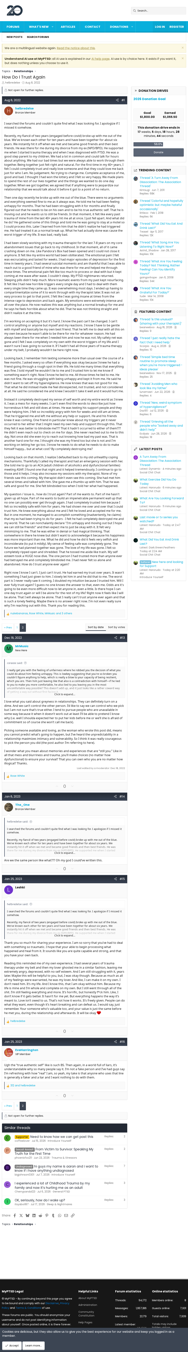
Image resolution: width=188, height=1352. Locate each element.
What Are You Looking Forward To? (162, 500)
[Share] (117, 100)
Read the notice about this (76, 48)
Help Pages (85, 1322)
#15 (122, 879)
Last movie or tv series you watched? (159, 519)
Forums (13, 27)
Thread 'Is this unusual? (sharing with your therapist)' (161, 321)
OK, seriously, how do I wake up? (40, 1200)
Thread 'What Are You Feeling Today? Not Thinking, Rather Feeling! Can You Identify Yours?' (161, 267)
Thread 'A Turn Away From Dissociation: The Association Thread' (160, 182)
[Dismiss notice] (182, 48)
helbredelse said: (17, 821)
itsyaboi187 (22, 1204)
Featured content (155, 311)
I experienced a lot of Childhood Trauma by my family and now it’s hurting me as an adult (52, 1185)
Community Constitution (86, 1313)
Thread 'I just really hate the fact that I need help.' (160, 340)
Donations (119, 27)
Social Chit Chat (150, 472)
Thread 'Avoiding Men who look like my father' (158, 386)
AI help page (100, 59)
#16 (122, 1042)
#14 (122, 796)
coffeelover (22, 1141)
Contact (92, 27)
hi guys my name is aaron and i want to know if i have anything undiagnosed (56, 1168)
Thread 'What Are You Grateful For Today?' (155, 290)
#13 (122, 638)
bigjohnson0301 (24, 1174)
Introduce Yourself (151, 577)
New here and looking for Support (161, 564)
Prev (9, 627)
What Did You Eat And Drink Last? (159, 541)
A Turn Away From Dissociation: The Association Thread (160, 461)
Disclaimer (52, 1303)
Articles (68, 27)
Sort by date (96, 627)
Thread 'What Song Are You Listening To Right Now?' (159, 244)
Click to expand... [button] (64, 694)
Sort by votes (116, 627)
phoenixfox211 (23, 1158)
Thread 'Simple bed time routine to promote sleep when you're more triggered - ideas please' (161, 363)
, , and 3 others (41, 613)
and (22, 1085)
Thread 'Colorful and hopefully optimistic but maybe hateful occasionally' (161, 205)
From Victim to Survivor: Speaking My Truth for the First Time (54, 1151)
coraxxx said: (15, 663)
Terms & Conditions (28, 1308)
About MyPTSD (87, 1298)
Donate (158, 152)
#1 (123, 100)
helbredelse (12, 82)
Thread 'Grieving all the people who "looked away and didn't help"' (161, 425)
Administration (87, 1305)
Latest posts (150, 449)
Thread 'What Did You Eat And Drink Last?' (161, 226)
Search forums (38, 37)
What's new (39, 27)
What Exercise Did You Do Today (158, 481)
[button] (52, 27)
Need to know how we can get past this (61, 1137)
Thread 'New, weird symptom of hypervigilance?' (161, 405)
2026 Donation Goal (149, 99)
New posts (14, 37)
